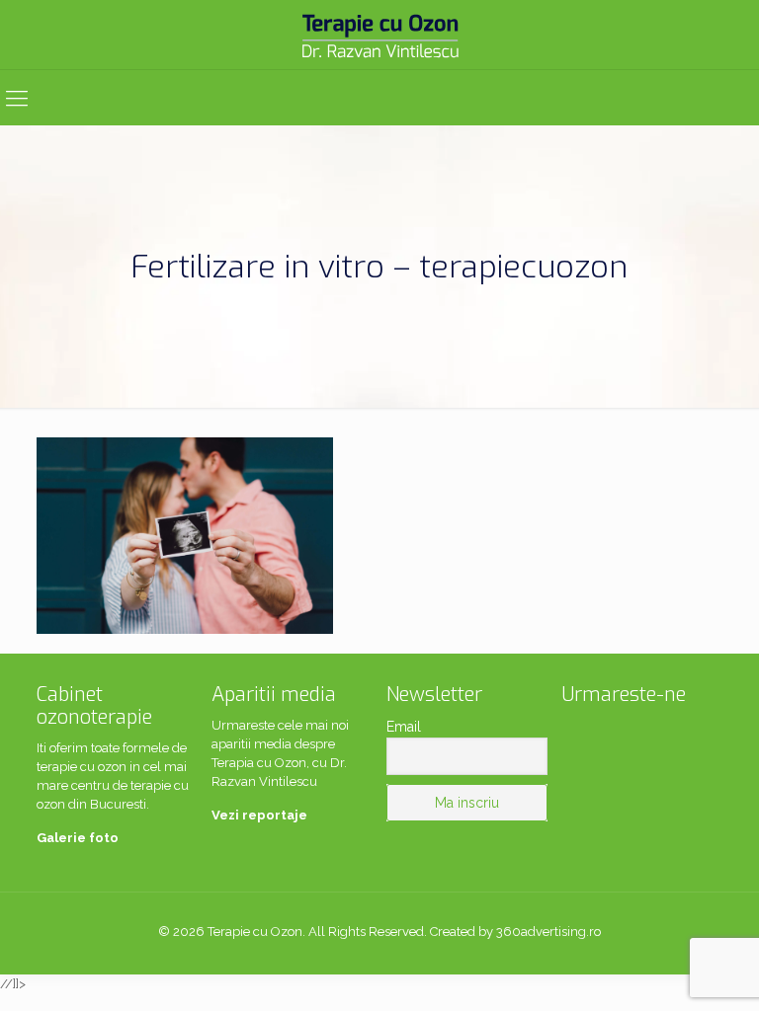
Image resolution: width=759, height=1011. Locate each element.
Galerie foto (78, 837)
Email (403, 727)
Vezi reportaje (259, 815)
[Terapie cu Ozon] (379, 34)
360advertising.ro (548, 931)
